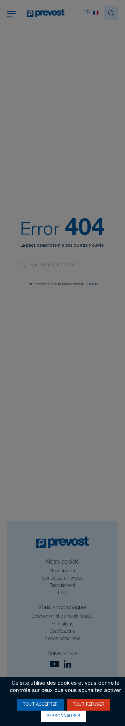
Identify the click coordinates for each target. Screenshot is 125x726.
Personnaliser (64, 716)
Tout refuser (88, 705)
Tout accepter (40, 705)
